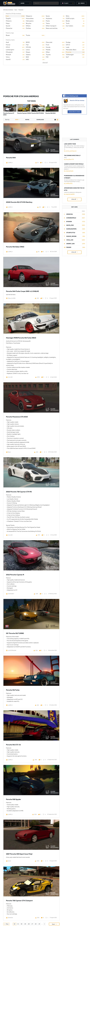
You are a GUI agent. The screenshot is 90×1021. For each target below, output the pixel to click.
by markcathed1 (68, 171)
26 (35, 924)
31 (18, 924)
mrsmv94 (69, 214)
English (66, 3)
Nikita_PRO (70, 225)
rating (27, 119)
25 (39, 924)
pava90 (68, 247)
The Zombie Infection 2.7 (72, 155)
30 (21, 924)
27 (32, 924)
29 (25, 924)
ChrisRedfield (71, 218)
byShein (69, 221)
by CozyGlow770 (69, 159)
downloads (40, 119)
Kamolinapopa (71, 229)
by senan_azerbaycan (70, 151)
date (16, 119)
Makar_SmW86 (71, 236)
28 (29, 924)
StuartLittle (70, 232)
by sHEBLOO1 (68, 183)
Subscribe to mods (74, 111)
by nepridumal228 (69, 194)
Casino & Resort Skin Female (73, 164)
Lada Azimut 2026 (70, 144)
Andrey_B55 (70, 243)
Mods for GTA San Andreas (77, 100)
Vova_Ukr (69, 240)
